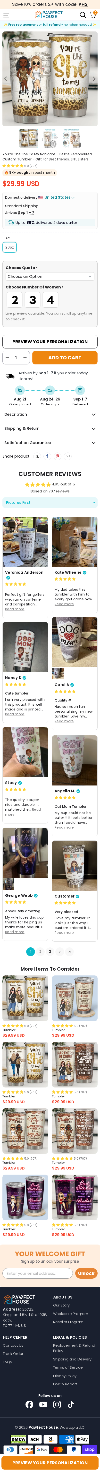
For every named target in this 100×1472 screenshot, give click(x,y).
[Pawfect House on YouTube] (43, 1404)
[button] (12, 165)
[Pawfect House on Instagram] (57, 1404)
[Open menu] (5, 14)
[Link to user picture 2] (58, 673)
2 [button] (40, 951)
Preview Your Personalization (50, 342)
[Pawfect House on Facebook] (29, 1404)
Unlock (86, 1273)
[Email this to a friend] (67, 456)
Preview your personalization (50, 1463)
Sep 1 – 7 (26, 212)
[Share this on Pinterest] (57, 456)
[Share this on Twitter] (37, 456)
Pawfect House (43, 1427)
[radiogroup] (50, 300)
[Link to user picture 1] (25, 542)
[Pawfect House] (48, 14)
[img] (15, 584)
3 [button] (50, 951)
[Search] (82, 14)
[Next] (94, 78)
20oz (9, 247)
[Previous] (6, 78)
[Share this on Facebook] (47, 456)
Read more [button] (15, 609)
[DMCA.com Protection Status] (18, 1439)
